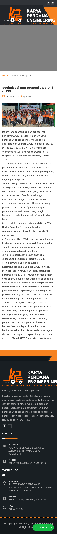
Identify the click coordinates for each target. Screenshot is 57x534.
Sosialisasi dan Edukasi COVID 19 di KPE (27, 89)
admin (28, 96)
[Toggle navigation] (53, 13)
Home (5, 76)
